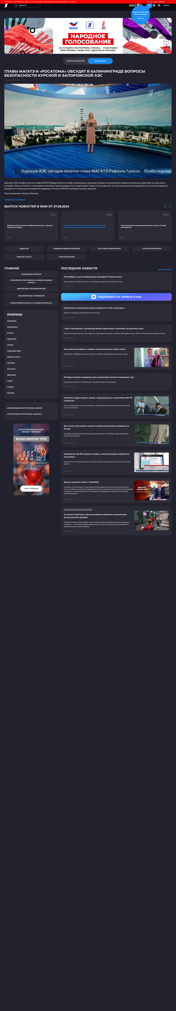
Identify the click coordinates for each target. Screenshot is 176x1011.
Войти (166, 5)
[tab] (76, 61)
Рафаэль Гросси (24, 257)
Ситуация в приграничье (109, 248)
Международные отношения (66, 248)
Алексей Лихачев (67, 257)
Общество (24, 248)
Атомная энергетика (151, 248)
